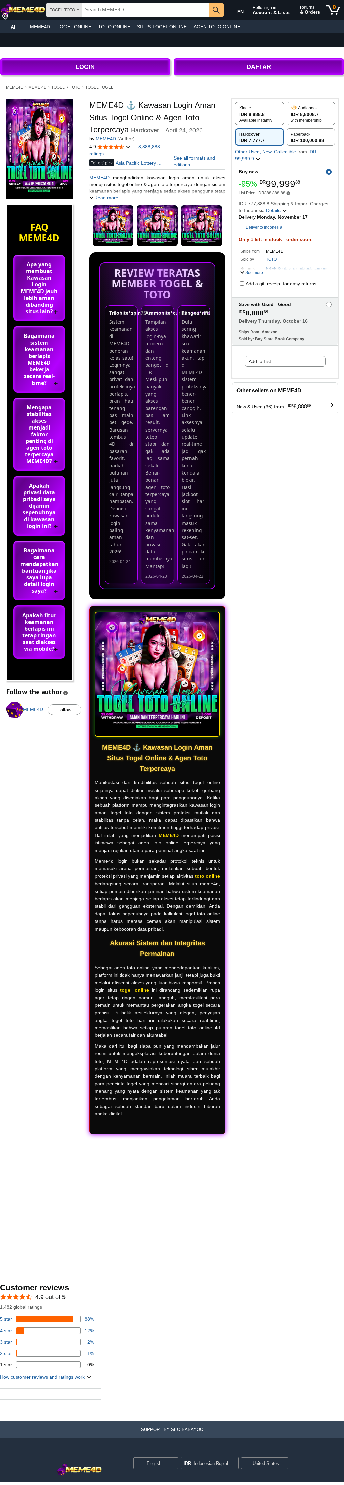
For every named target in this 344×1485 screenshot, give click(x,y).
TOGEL (58, 87)
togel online (134, 990)
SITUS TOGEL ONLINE (162, 26)
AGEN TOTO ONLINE (217, 26)
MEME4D (40, 26)
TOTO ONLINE (114, 26)
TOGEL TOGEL (99, 87)
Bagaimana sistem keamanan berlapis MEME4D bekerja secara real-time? (39, 359)
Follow (64, 709)
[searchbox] (145, 10)
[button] (10, 26)
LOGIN (85, 66)
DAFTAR (259, 66)
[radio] (259, 113)
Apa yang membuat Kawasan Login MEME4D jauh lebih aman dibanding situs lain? (39, 288)
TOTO (75, 87)
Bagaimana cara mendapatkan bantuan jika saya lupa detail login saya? (39, 570)
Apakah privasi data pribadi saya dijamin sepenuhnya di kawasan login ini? (39, 506)
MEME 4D (37, 87)
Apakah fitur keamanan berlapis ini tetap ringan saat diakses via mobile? (39, 632)
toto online (207, 876)
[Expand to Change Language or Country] (173, 1463)
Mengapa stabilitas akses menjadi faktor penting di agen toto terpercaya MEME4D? (39, 434)
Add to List (260, 361)
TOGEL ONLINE (74, 26)
